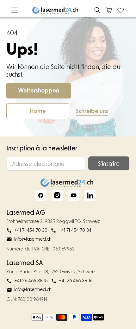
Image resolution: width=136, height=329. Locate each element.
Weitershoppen (38, 90)
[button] (97, 10)
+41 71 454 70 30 (30, 230)
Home (38, 110)
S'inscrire (109, 163)
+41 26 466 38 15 (31, 280)
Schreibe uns (92, 110)
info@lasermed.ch (33, 239)
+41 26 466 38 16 (75, 280)
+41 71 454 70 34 (75, 230)
